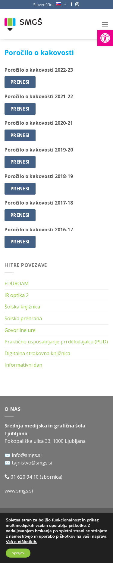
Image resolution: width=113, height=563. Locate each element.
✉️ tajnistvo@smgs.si (28, 462)
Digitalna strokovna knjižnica (37, 353)
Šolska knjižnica (22, 306)
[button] (105, 38)
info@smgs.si (27, 455)
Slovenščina (44, 4)
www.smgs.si (19, 490)
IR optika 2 (17, 295)
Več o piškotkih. (21, 542)
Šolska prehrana (23, 318)
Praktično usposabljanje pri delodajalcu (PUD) (56, 341)
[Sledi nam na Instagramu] (77, 4)
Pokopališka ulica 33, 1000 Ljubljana (45, 441)
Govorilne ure (20, 330)
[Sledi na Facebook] (71, 4)
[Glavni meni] (104, 24)
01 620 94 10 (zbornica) (35, 477)
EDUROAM (17, 283)
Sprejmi (18, 553)
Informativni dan (23, 364)
